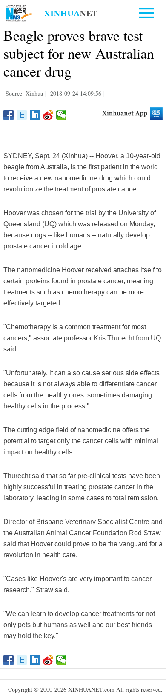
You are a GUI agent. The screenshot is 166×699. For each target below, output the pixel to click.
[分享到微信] (61, 115)
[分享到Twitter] (22, 115)
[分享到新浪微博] (48, 115)
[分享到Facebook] (8, 115)
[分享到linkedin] (35, 115)
